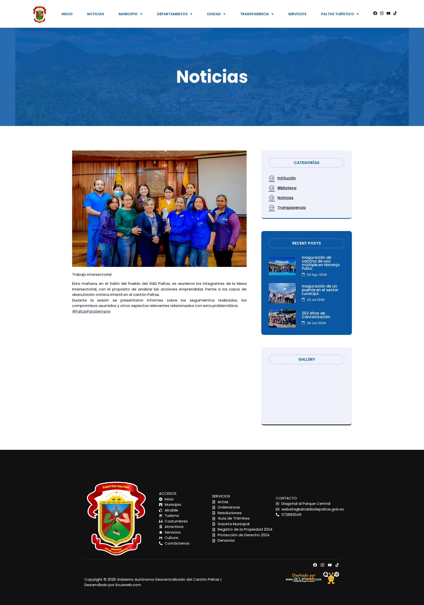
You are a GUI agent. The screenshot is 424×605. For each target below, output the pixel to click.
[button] (130, 14)
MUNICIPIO (128, 14)
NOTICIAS (95, 14)
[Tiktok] (395, 13)
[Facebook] (375, 13)
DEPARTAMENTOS (172, 14)
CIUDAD (214, 14)
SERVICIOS (297, 14)
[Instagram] (382, 13)
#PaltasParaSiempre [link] (91, 311)
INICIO (67, 14)
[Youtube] (388, 13)
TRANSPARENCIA (254, 14)
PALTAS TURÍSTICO (337, 14)
